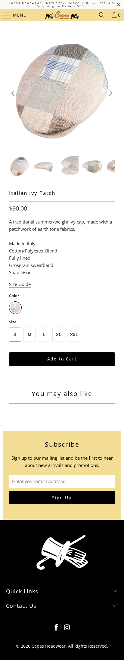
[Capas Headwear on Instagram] (67, 627)
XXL (74, 334)
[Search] (101, 15)
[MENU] (3, 15)
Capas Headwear (49, 646)
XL (58, 334)
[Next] (110, 93)
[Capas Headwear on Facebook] (56, 627)
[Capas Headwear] (62, 15)
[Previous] (13, 93)
